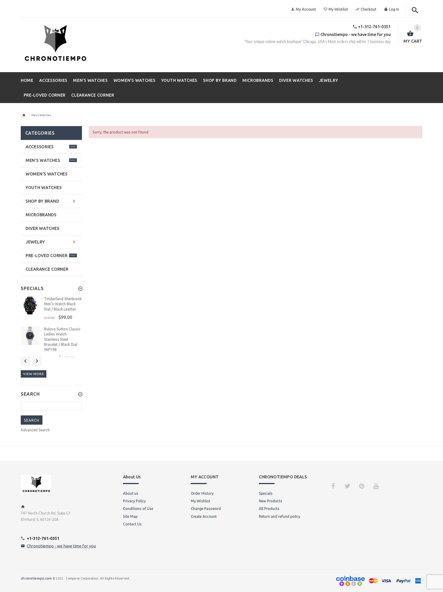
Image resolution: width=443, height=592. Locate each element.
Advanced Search (35, 430)
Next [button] (37, 361)
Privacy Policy (134, 501)
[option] (51, 310)
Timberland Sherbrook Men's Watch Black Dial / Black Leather (63, 304)
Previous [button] (25, 361)
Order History (202, 493)
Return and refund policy (279, 516)
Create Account (204, 516)
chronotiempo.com (36, 578)
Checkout (368, 9)
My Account (306, 9)
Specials (265, 493)
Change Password (206, 508)
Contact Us (132, 524)
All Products (269, 508)
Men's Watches (41, 115)
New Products (270, 501)
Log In (394, 9)
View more (33, 374)
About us (130, 493)
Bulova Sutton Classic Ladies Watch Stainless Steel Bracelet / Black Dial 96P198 (62, 339)
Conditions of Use (138, 508)
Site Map (130, 516)
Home (24, 115)
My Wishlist (338, 9)
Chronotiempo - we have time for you (61, 546)
